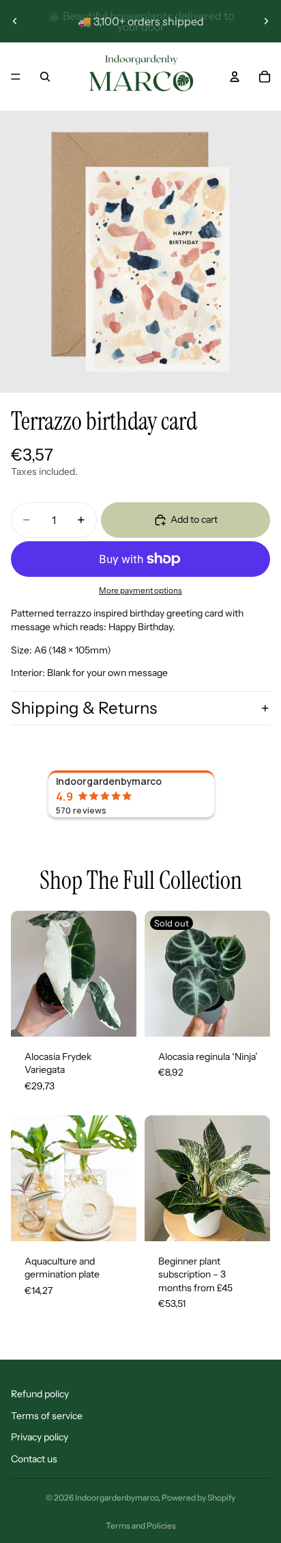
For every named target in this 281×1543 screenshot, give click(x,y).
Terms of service (47, 1415)
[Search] (45, 77)
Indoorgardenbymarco (116, 1497)
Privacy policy (39, 1437)
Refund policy (40, 1394)
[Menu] (15, 76)
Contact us (34, 1459)
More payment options (140, 590)
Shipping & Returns (84, 708)
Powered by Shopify (198, 1497)
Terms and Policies (141, 1525)
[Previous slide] (15, 21)
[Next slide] (266, 21)
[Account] (235, 77)
